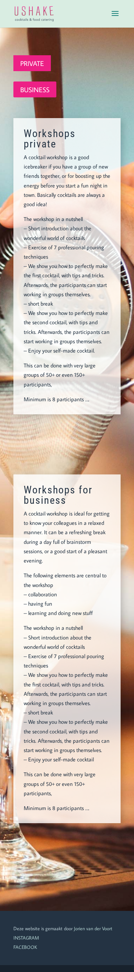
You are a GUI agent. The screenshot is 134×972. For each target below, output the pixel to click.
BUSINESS (34, 89)
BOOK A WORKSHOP (67, 444)
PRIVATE (32, 63)
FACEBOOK (25, 947)
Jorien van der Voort (93, 928)
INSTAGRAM (26, 938)
